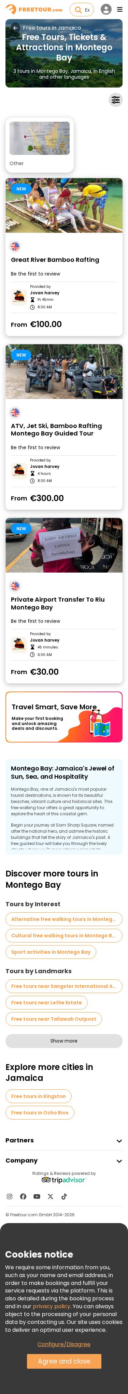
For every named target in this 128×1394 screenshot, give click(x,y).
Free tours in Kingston (38, 1096)
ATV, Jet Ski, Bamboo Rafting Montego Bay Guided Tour (56, 430)
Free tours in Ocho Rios (40, 1112)
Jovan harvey (44, 293)
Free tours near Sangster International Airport (67, 986)
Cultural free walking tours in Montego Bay (64, 935)
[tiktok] (64, 1196)
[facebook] (23, 1196)
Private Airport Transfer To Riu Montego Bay (58, 603)
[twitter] (50, 1196)
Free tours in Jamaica (52, 28)
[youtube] (37, 1196)
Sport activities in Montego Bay (50, 952)
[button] (39, 145)
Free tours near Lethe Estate (46, 1002)
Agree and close (64, 1361)
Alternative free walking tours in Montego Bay (67, 919)
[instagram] (9, 1196)
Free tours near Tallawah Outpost (53, 1019)
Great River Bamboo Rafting (55, 260)
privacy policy (51, 1306)
